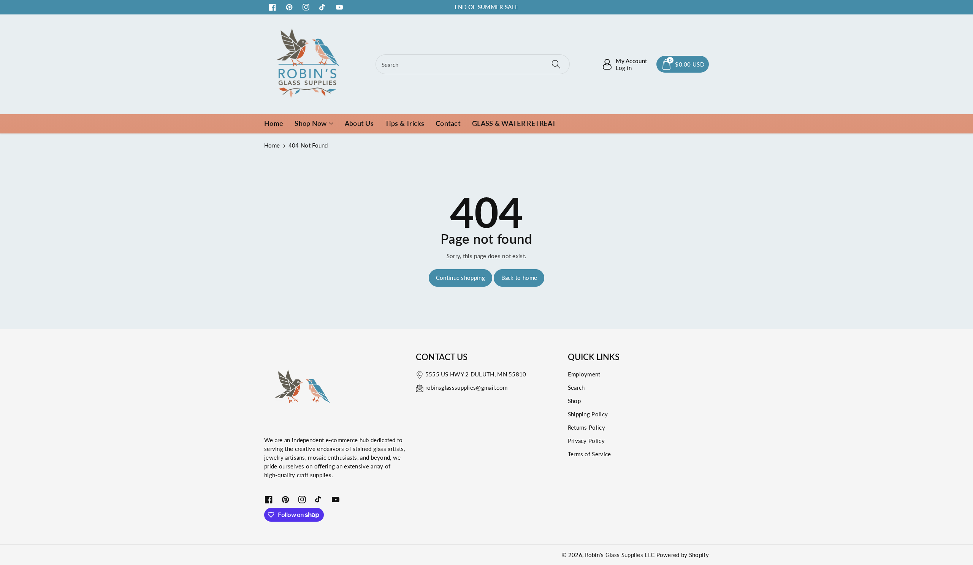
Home (272, 145)
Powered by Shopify (682, 554)
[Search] (556, 64)
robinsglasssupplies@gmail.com (466, 387)
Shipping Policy (588, 414)
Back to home (519, 277)
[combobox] (473, 64)
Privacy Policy (586, 440)
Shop (574, 400)
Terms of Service (589, 454)
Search (576, 387)
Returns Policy (586, 427)
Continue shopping (460, 277)
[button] (682, 64)
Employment (584, 374)
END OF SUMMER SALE (486, 6)
